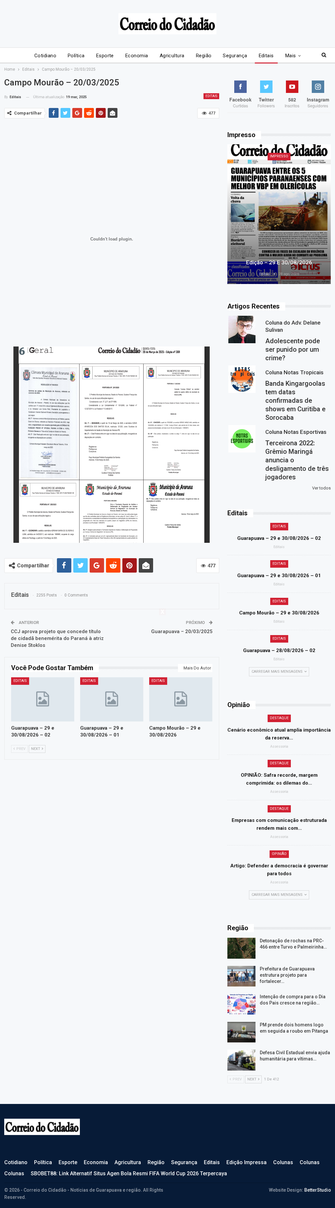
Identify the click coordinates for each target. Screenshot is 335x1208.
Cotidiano (45, 56)
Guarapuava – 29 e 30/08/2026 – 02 (279, 538)
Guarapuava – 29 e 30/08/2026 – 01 (279, 575)
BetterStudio (317, 1190)
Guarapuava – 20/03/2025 (182, 631)
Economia (136, 56)
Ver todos (321, 488)
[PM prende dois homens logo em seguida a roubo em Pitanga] (241, 1032)
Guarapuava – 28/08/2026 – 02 (279, 650)
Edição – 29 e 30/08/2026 (279, 262)
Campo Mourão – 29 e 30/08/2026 (279, 613)
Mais (290, 56)
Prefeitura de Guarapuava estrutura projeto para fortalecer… (287, 975)
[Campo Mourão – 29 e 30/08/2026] (180, 699)
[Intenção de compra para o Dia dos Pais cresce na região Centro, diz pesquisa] (241, 1004)
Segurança (235, 56)
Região (204, 56)
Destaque (279, 718)
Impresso (279, 156)
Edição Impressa (246, 1162)
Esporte (105, 56)
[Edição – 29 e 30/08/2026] (279, 214)
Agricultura (172, 56)
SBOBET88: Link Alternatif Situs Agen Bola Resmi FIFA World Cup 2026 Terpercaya (129, 1173)
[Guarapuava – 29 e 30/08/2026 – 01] (111, 699)
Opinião (279, 854)
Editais (266, 56)
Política (76, 56)
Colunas (283, 1162)
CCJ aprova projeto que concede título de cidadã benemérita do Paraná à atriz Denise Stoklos (57, 638)
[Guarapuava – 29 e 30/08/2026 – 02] (42, 699)
